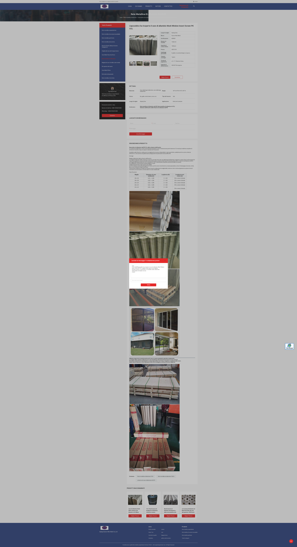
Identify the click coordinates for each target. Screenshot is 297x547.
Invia (148, 285)
